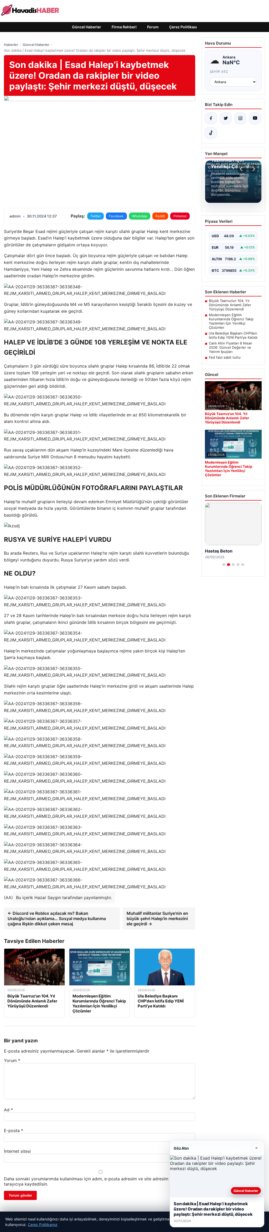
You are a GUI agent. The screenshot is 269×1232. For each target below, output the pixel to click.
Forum (153, 27)
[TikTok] (211, 133)
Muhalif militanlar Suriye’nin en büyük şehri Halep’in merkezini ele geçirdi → (157, 918)
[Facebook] (211, 118)
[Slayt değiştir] (223, 564)
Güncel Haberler (86, 27)
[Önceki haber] (241, 168)
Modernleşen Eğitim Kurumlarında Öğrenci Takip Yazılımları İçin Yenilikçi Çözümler (231, 321)
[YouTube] (255, 118)
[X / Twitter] (226, 118)
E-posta (13, 1130)
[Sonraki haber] (253, 168)
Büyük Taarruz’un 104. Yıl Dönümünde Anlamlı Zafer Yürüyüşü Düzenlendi (230, 305)
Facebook (116, 216)
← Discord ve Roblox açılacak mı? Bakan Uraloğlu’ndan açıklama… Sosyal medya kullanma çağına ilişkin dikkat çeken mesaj (57, 918)
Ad (8, 1109)
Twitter (95, 216)
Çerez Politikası (183, 27)
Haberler (11, 45)
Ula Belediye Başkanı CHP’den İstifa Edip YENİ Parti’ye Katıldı (233, 335)
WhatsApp (139, 216)
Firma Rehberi (124, 27)
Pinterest (180, 216)
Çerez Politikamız (43, 1224)
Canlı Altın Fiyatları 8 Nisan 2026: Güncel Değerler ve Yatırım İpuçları (230, 347)
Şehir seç (219, 71)
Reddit (160, 216)
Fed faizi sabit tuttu (225, 357)
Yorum (12, 1060)
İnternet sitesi (17, 1151)
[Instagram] (240, 118)
